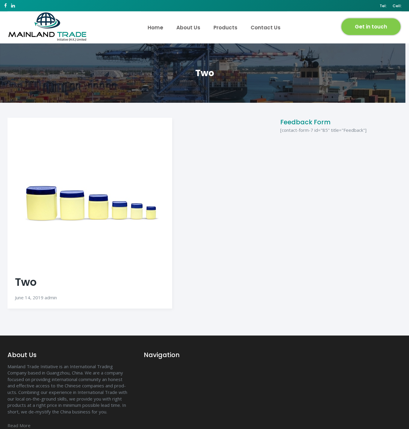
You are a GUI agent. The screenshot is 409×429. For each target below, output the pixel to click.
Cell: (397, 6)
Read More (19, 425)
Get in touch (371, 26)
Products (225, 27)
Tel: (383, 6)
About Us (188, 27)
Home (155, 27)
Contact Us (266, 27)
